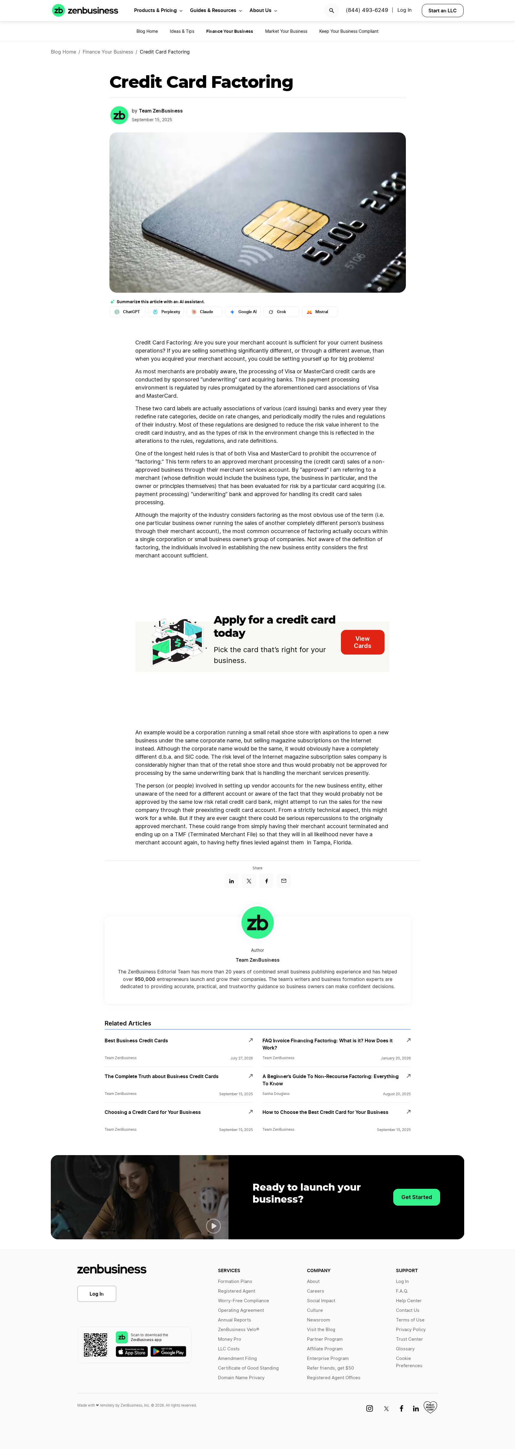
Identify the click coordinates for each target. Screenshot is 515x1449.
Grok (281, 312)
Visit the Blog (321, 1329)
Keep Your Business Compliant (349, 31)
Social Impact (321, 1301)
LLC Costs (229, 1349)
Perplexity (170, 312)
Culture (315, 1310)
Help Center (409, 1301)
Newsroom (318, 1320)
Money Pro (229, 1339)
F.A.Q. (402, 1291)
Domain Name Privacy (241, 1378)
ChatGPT (131, 312)
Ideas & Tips (182, 31)
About (313, 1281)
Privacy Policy (411, 1329)
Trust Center (409, 1339)
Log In (97, 1294)
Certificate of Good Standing (248, 1368)
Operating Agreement (241, 1310)
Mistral (321, 312)
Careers (315, 1291)
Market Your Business (286, 31)
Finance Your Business (108, 52)
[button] (213, 1226)
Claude (206, 312)
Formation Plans (235, 1281)
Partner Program (325, 1339)
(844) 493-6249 (367, 10)
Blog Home (147, 31)
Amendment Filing (237, 1358)
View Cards (362, 642)
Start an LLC (442, 11)
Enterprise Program (328, 1358)
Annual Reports (234, 1320)
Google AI (247, 312)
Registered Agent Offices (333, 1378)
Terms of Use (410, 1320)
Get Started (416, 1197)
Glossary (405, 1349)
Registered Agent (236, 1291)
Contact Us (407, 1310)
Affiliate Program (325, 1349)
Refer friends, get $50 (330, 1368)
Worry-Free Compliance (243, 1301)
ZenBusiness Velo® (238, 1329)
